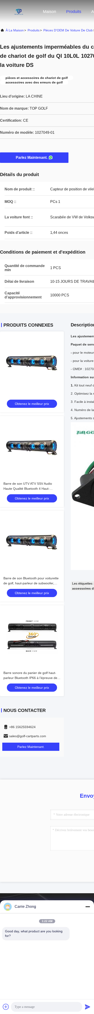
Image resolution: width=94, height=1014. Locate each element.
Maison (49, 11)
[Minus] (87, 906)
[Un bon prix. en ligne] (31, 363)
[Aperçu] (18, 11)
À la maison (15, 30)
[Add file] (6, 1007)
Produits (73, 11)
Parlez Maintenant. (31, 157)
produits (33, 30)
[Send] (87, 1007)
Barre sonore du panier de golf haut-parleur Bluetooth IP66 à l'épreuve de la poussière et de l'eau (30, 678)
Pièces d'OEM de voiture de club (68, 30)
